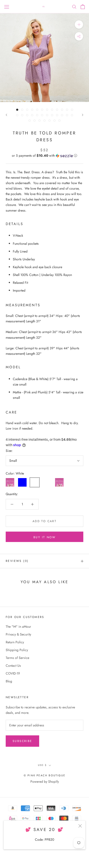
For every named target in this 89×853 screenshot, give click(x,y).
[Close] (80, 826)
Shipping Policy (17, 650)
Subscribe (22, 741)
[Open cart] (83, 6)
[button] (44, 155)
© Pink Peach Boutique (44, 775)
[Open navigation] (6, 7)
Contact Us (13, 665)
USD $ (42, 765)
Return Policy (15, 642)
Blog (9, 681)
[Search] (74, 6)
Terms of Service (17, 657)
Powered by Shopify (44, 781)
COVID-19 (13, 673)
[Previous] (6, 115)
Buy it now (44, 537)
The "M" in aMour (18, 626)
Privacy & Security (18, 634)
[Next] (82, 115)
